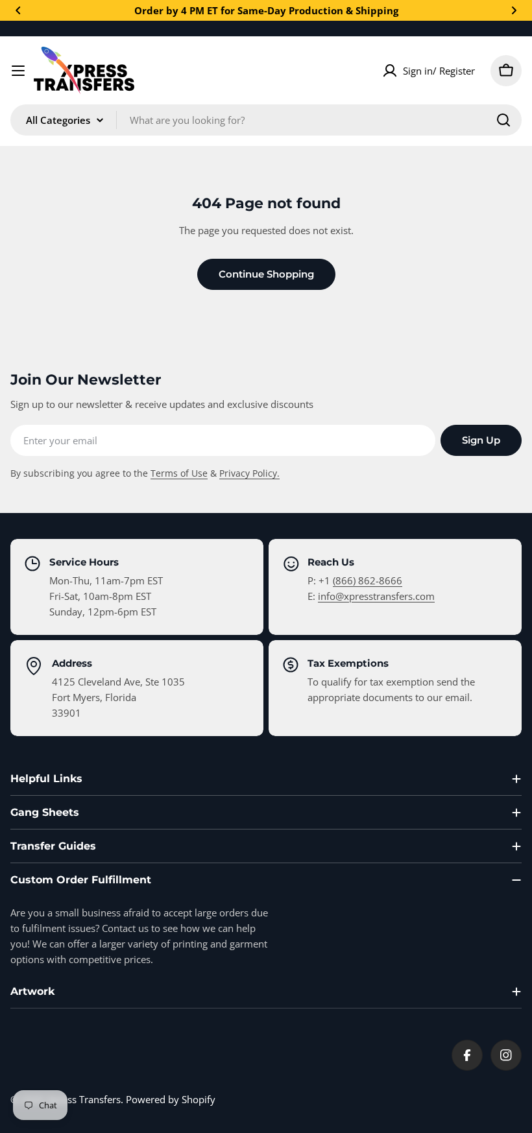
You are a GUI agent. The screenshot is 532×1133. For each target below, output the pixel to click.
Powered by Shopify (170, 1099)
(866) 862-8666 (367, 580)
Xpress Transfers (84, 1099)
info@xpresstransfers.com (376, 596)
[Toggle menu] (18, 70)
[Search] (503, 120)
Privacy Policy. (249, 473)
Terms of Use (179, 473)
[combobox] (266, 120)
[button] (18, 10)
